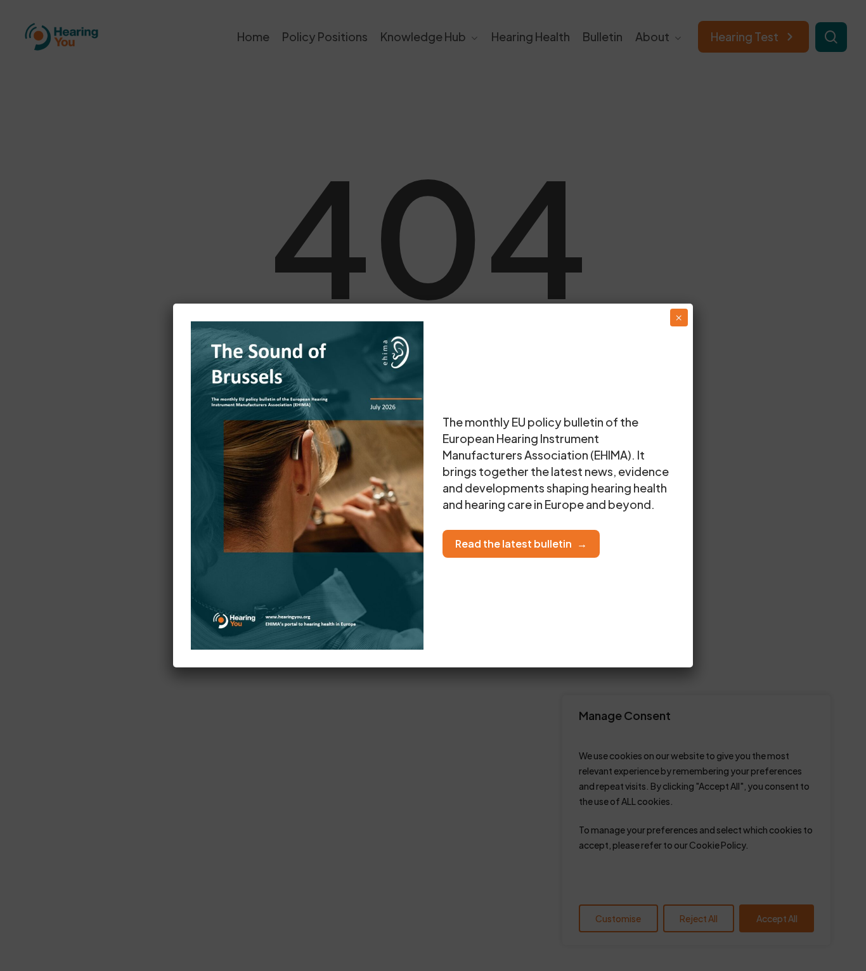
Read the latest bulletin (513, 543)
